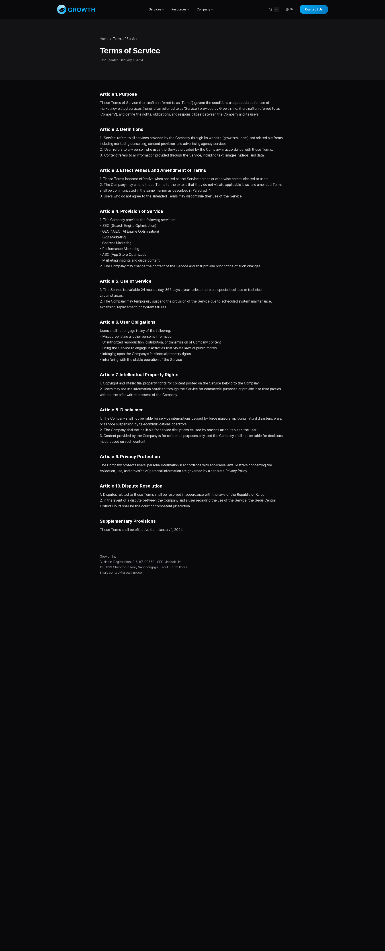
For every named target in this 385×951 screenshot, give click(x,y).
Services (156, 9)
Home (104, 39)
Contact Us (314, 9)
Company (205, 9)
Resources (180, 9)
